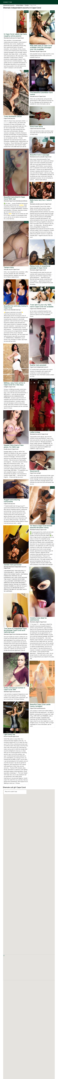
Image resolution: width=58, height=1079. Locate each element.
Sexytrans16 (34, 471)
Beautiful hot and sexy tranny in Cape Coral (16, 307)
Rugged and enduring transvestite (12, 501)
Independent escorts (8, 5)
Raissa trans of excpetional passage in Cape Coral (40, 267)
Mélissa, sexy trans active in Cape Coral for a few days (14, 384)
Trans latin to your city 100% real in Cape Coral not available (41, 306)
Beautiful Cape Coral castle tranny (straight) (40, 705)
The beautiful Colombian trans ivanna (41, 93)
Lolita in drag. (35, 432)
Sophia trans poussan (38, 365)
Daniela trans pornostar (13, 565)
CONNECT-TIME (7, 2)
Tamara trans (9, 267)
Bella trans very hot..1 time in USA (41, 201)
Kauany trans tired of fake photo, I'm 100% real (13, 446)
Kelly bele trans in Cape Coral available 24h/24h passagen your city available (41, 47)
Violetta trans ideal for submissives (38, 619)
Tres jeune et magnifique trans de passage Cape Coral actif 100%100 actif (15, 630)
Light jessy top (9, 734)
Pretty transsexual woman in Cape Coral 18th (14, 689)
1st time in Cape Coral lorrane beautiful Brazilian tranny (41, 527)
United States (19, 5)
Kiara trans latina (36, 126)
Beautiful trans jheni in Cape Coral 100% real (14, 198)
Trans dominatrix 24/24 (13, 116)
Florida (26, 5)
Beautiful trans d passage (39, 155)
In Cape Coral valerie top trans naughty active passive (15, 35)
